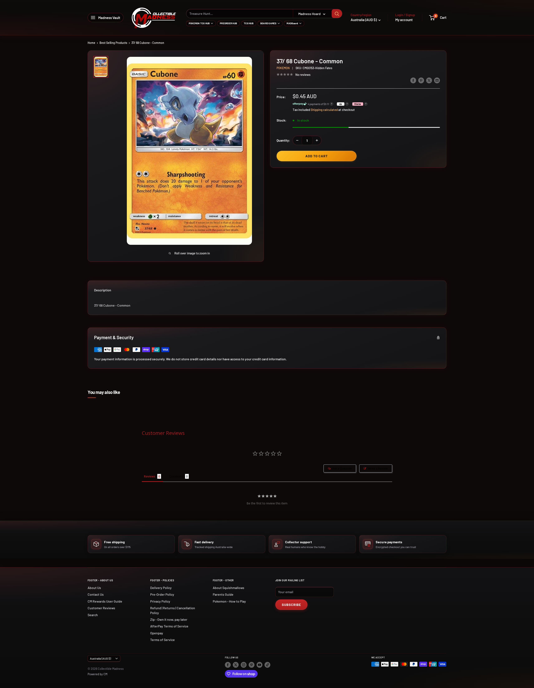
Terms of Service (162, 640)
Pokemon (283, 68)
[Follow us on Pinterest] (251, 665)
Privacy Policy (160, 601)
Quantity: (283, 140)
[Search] (337, 13)
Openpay (156, 633)
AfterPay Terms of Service (169, 626)
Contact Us (96, 594)
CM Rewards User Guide (105, 601)
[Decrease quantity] (297, 140)
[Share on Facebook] (413, 80)
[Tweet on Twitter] (429, 80)
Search (93, 615)
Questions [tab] (176, 476)
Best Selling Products (113, 42)
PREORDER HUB (228, 23)
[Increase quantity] (316, 140)
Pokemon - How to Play (229, 601)
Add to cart (316, 156)
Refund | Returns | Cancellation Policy (172, 610)
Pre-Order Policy (162, 594)
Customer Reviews (101, 608)
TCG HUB (248, 23)
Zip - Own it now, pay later (168, 619)
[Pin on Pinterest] (421, 80)
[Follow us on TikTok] (267, 665)
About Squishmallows (228, 588)
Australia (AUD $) (100, 658)
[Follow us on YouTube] (259, 665)
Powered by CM (97, 674)
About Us (94, 588)
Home (91, 42)
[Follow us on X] (236, 665)
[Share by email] (437, 80)
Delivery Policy (161, 588)
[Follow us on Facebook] (228, 665)
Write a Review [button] (378, 468)
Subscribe (291, 605)
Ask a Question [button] (342, 468)
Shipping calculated (324, 110)
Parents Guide (223, 594)
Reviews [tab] (149, 476)
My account (404, 20)
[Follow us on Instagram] (244, 665)
